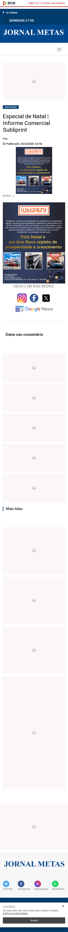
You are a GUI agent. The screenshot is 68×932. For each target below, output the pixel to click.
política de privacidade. (15, 913)
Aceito (34, 920)
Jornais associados (53, 3)
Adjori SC (33, 3)
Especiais (11, 107)
